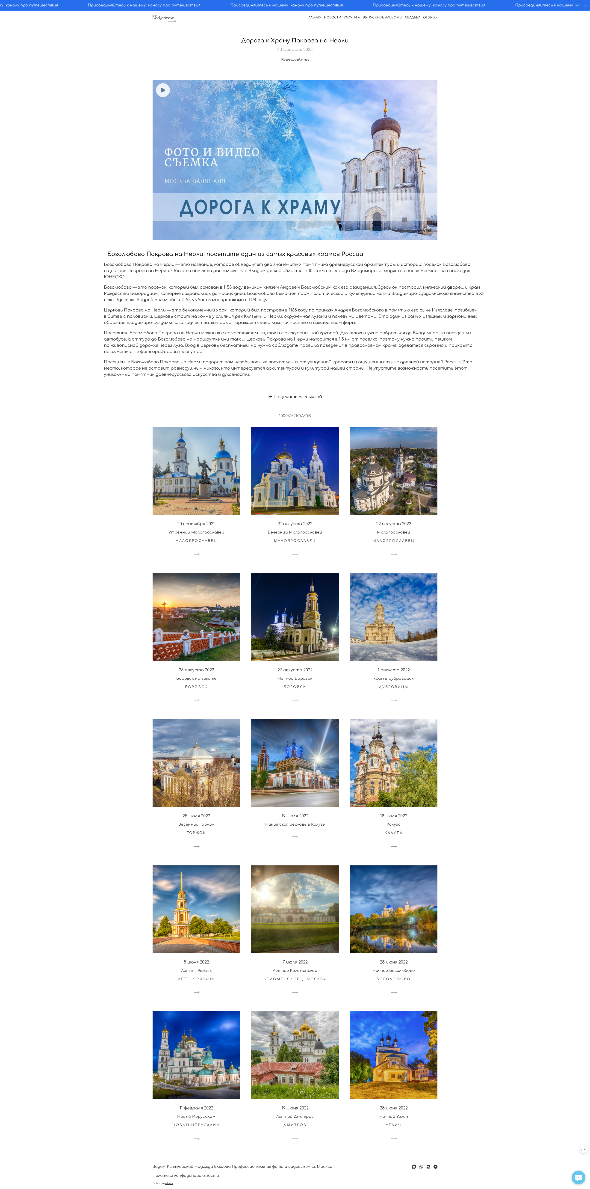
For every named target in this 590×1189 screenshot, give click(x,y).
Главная (314, 17)
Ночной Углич (393, 1117)
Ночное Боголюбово (393, 971)
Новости (332, 17)
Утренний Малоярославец (196, 532)
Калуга (394, 824)
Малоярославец (393, 532)
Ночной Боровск (295, 678)
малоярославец (196, 541)
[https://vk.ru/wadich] (428, 1167)
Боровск (196, 687)
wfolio (169, 1183)
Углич (393, 1125)
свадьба (412, 17)
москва (316, 979)
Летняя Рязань (196, 971)
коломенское (282, 979)
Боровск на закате (196, 678)
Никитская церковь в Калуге (295, 824)
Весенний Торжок (196, 824)
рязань (206, 979)
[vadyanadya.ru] (164, 18)
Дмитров (295, 1125)
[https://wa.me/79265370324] (421, 1167)
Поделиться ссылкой (298, 396)
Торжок (196, 833)
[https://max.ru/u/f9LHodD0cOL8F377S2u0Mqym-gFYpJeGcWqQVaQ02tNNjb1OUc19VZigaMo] (414, 1167)
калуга (393, 833)
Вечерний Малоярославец (295, 532)
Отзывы (430, 17)
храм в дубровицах (394, 678)
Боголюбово (394, 979)
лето (184, 979)
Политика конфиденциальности (186, 1176)
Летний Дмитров (295, 1117)
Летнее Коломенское (295, 971)
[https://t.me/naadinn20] (435, 1167)
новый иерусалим (196, 1125)
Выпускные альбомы (382, 17)
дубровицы (394, 687)
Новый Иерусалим (196, 1117)
